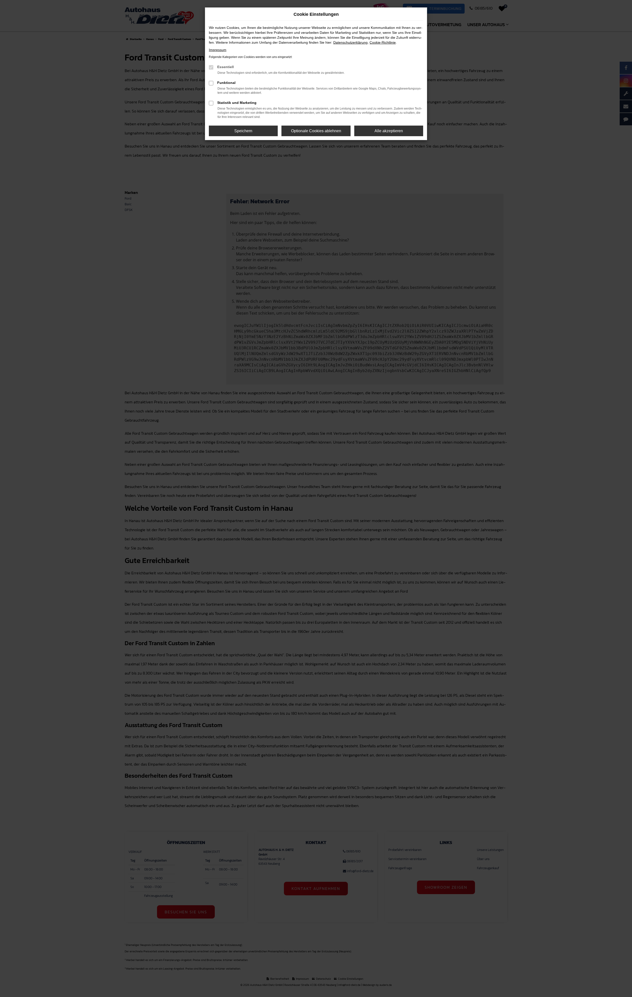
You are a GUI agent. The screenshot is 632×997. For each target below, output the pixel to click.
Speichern (243, 131)
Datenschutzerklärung (350, 42)
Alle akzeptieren (389, 131)
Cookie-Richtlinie (383, 42)
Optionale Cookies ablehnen (316, 131)
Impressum (217, 50)
